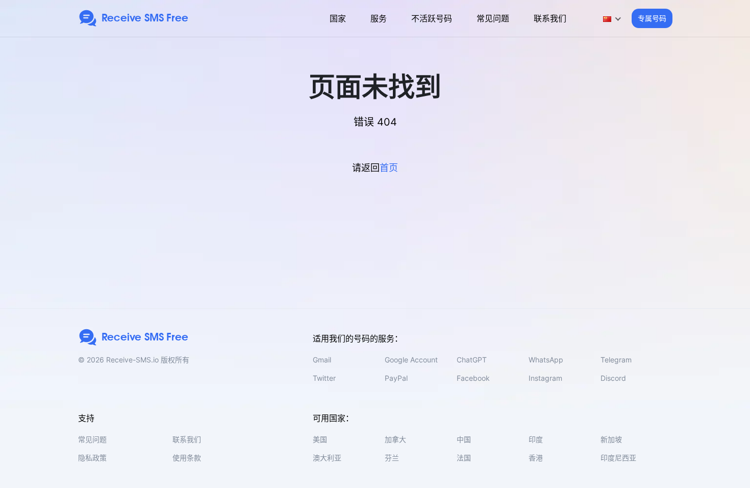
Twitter (324, 378)
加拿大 (395, 439)
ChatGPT (472, 359)
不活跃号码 (431, 18)
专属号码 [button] (652, 18)
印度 (536, 439)
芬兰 (392, 457)
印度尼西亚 (618, 457)
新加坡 (611, 439)
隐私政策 (92, 457)
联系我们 (550, 18)
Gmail (322, 359)
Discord (613, 378)
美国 (320, 439)
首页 (389, 167)
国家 (338, 18)
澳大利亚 (327, 457)
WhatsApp (546, 359)
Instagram (545, 378)
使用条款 (186, 457)
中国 (464, 439)
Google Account (411, 359)
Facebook (473, 378)
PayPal (396, 378)
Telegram (616, 359)
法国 (464, 457)
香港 (536, 457)
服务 (378, 18)
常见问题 (493, 18)
